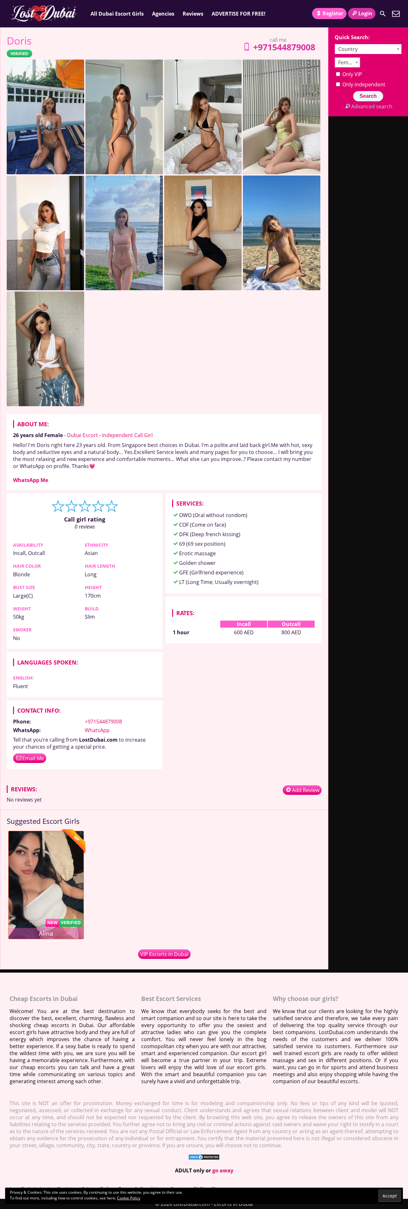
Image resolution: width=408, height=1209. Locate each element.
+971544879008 (284, 47)
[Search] (383, 13)
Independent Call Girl (127, 435)
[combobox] (368, 49)
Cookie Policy (128, 1198)
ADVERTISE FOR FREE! (239, 13)
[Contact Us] (396, 13)
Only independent (363, 84)
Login (365, 13)
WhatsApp (97, 730)
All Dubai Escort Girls (117, 13)
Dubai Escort (82, 435)
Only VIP (351, 74)
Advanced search (371, 106)
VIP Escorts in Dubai (164, 954)
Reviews (193, 13)
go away (222, 1170)
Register (333, 13)
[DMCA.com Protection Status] (204, 1158)
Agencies (163, 13)
